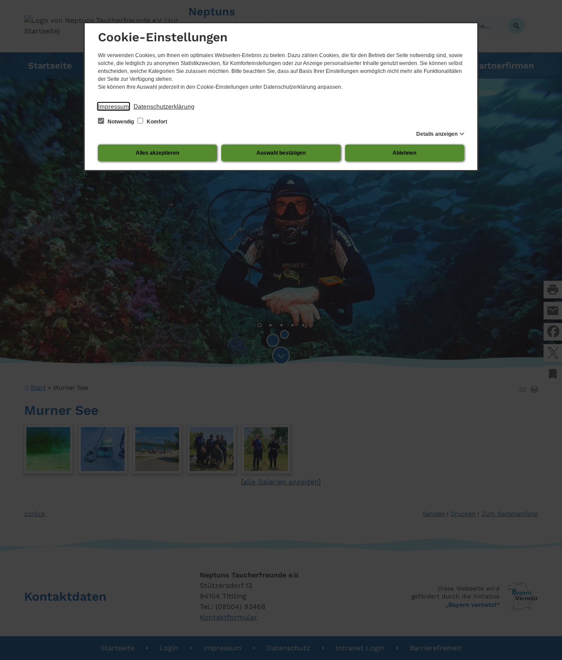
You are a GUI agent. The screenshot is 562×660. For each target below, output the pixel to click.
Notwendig (120, 122)
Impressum (113, 106)
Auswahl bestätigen (281, 153)
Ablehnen (404, 153)
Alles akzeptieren (157, 153)
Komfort (156, 122)
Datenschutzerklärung (164, 106)
